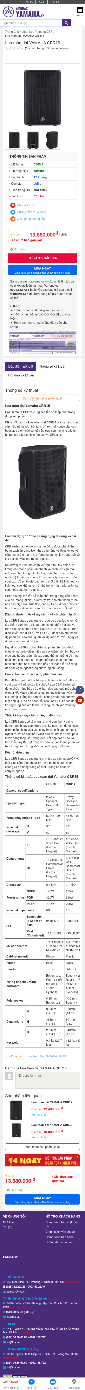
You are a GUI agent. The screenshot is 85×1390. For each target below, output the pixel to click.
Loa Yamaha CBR (41, 31)
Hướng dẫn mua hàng (31, 212)
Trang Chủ (12, 31)
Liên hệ (55, 2)
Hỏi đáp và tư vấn (21, 375)
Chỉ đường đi (25, 205)
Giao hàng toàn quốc (30, 218)
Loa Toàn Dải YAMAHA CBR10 (47, 1056)
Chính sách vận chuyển (61, 1231)
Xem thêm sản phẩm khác (42, 1147)
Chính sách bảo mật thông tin (63, 1224)
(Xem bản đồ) (73, 1282)
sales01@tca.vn (16, 1291)
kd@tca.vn (13, 1342)
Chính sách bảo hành (60, 1237)
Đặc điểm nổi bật (20, 366)
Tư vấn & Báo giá (42, 258)
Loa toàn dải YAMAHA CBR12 (51, 1102)
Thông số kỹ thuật (52, 366)
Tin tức (29, 2)
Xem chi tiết (39, 1114)
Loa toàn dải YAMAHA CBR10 (51, 1124)
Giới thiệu (9, 1222)
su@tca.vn (13, 1317)
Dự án (42, 2)
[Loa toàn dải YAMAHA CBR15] (42, 97)
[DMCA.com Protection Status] (15, 1376)
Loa (24, 31)
